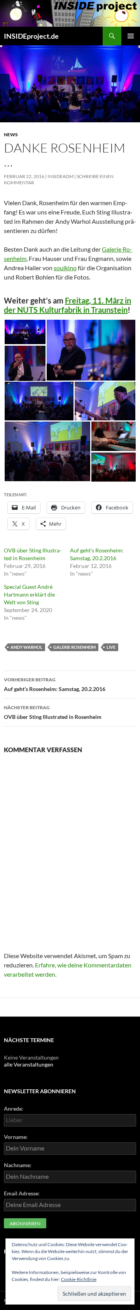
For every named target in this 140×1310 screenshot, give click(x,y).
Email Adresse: (22, 1193)
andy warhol (26, 647)
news (11, 134)
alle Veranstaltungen (28, 1064)
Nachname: (18, 1165)
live (111, 647)
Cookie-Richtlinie (78, 1279)
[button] (25, 332)
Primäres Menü (130, 36)
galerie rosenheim (74, 647)
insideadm (60, 176)
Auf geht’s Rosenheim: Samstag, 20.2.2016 (54, 684)
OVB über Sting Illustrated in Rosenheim (53, 712)
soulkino (65, 267)
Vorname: (16, 1136)
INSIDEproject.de (31, 36)
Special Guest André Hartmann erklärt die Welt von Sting (29, 594)
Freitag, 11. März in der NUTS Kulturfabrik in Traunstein (67, 305)
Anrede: (13, 1108)
